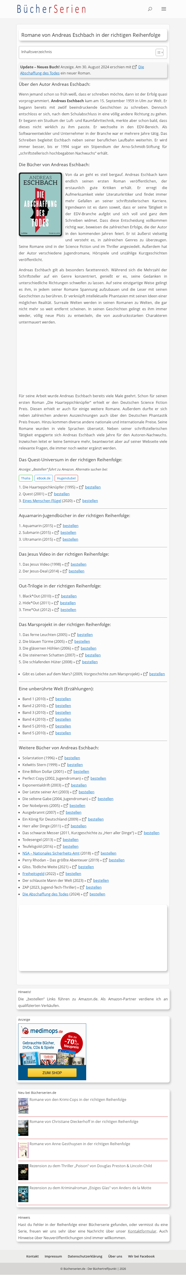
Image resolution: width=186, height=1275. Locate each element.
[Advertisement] (93, 361)
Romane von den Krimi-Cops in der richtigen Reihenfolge (77, 1099)
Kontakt (32, 1256)
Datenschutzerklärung (85, 1256)
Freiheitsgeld (33, 873)
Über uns (115, 1256)
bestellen (93, 487)
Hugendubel (66, 478)
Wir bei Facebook (141, 1256)
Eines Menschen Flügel (42, 500)
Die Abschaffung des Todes (45, 894)
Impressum (53, 1256)
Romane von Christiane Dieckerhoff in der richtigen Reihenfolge (83, 1121)
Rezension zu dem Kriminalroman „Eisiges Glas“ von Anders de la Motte (90, 1187)
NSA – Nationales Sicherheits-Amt (51, 853)
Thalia (25, 478)
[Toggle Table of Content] (157, 52)
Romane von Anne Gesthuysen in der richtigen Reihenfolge (79, 1143)
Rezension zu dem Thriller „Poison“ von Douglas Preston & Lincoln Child (90, 1165)
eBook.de (44, 478)
